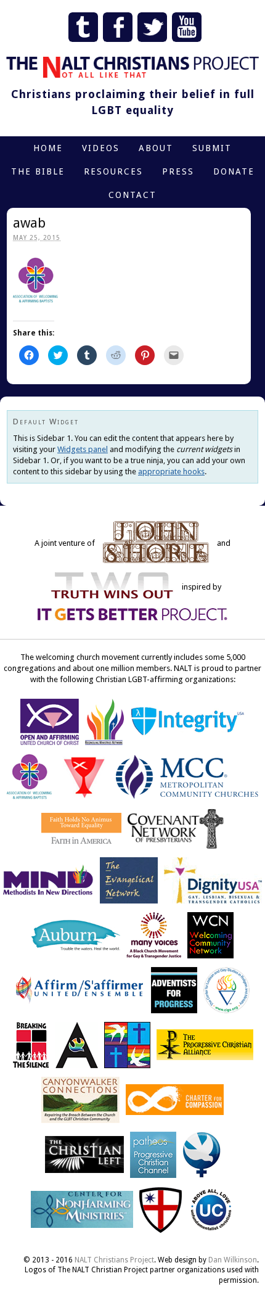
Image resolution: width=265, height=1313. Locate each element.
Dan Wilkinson (232, 1260)
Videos (101, 148)
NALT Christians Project (114, 1260)
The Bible (38, 171)
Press (178, 171)
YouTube (187, 27)
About (156, 148)
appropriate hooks (171, 471)
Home (48, 148)
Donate (234, 171)
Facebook (117, 27)
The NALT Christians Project (132, 67)
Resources (113, 171)
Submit (212, 148)
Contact (132, 195)
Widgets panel (82, 449)
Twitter (152, 27)
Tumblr (83, 27)
